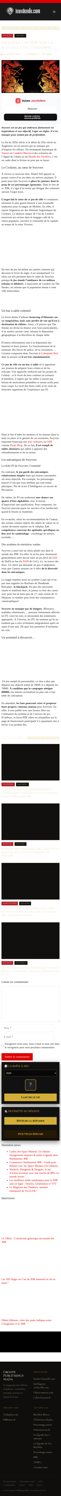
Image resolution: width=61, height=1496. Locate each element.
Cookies (22, 1485)
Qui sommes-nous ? (27, 1481)
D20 (55, 557)
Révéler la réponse (30, 1121)
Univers (20, 36)
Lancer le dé (30, 1097)
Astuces (7, 844)
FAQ (31, 1485)
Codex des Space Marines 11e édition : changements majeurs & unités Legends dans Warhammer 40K (29, 793)
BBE (35, 1457)
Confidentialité (9, 1485)
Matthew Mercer (41, 1414)
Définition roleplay (43, 1419)
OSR (49, 441)
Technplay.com (10, 1414)
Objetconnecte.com (43, 1392)
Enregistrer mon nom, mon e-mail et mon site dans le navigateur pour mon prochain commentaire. (32, 1045)
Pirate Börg (16, 445)
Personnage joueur (42, 1424)
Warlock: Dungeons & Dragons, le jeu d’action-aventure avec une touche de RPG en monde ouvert (28, 912)
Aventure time (40, 1467)
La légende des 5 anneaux (41, 1436)
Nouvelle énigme (30, 1134)
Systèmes (21, 963)
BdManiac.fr (9, 1419)
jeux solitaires (35, 441)
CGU (40, 1481)
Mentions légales (9, 1481)
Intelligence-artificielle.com (41, 1385)
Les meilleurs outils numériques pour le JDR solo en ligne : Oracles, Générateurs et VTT (30, 971)
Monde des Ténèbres (39, 156)
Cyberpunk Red (49, 353)
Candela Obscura (22, 153)
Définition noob (41, 1429)
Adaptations (9, 903)
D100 (26, 561)
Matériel (22, 784)
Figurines (8, 784)
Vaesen (5, 153)
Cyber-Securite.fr (41, 1397)
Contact (39, 1485)
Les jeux (7, 35)
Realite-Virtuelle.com (44, 1378)
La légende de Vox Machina (42, 1445)
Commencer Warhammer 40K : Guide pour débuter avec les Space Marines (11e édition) (30, 852)
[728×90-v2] (30, 302)
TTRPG (37, 1462)
